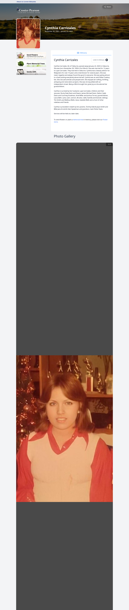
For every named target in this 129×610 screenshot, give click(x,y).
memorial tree (78, 120)
